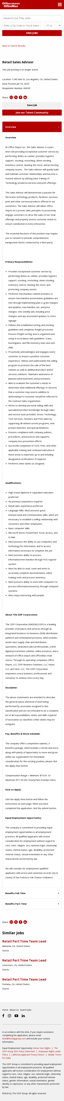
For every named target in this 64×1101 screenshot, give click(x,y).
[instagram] (9, 1015)
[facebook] (3, 1015)
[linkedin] (23, 1015)
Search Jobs (25, 1009)
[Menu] (60, 5)
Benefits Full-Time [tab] (15, 893)
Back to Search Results (14, 45)
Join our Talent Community (32, 112)
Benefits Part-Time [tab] (16, 903)
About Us (14, 1009)
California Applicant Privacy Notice (27, 1054)
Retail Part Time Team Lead (24, 941)
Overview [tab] (10, 126)
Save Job (32, 105)
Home (5, 1009)
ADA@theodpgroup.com (14, 1038)
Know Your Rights (41, 1048)
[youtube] (16, 1015)
